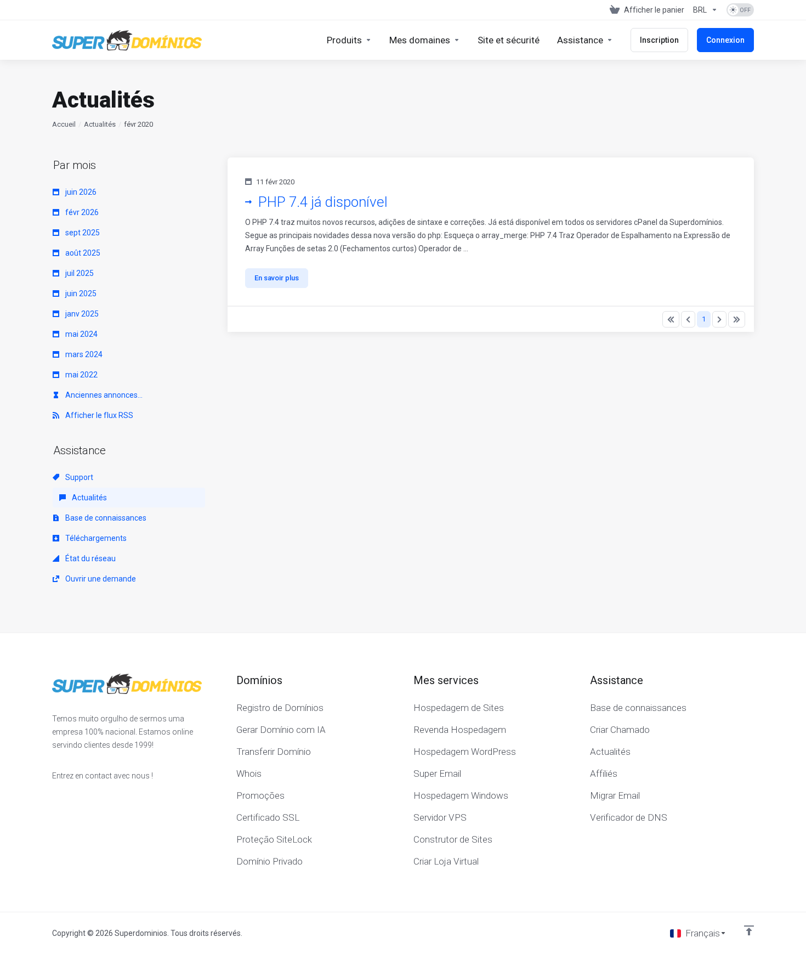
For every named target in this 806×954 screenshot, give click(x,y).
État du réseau (90, 558)
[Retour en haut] (749, 930)
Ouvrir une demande (100, 578)
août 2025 (82, 253)
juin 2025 (80, 293)
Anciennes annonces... (103, 395)
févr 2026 (81, 212)
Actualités (100, 124)
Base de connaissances (105, 517)
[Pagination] (670, 319)
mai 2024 (81, 334)
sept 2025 (82, 232)
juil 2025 (79, 273)
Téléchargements (95, 538)
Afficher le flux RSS (98, 415)
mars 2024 (83, 354)
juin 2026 (80, 192)
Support (78, 477)
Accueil (64, 124)
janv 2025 (81, 313)
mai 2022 (81, 374)
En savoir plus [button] (276, 278)
